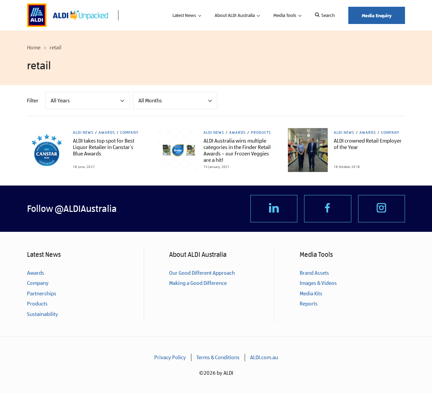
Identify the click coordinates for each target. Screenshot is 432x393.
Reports (309, 303)
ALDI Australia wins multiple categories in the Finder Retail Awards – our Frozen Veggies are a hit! (237, 150)
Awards (107, 132)
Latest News (184, 15)
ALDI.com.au (264, 357)
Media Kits (311, 293)
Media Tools (284, 15)
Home (33, 47)
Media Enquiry (377, 15)
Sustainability (42, 314)
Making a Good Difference (198, 283)
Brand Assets (314, 273)
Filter (32, 100)
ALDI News (83, 132)
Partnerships (41, 293)
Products (261, 132)
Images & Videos (318, 283)
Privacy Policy (170, 357)
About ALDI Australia (235, 15)
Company (129, 132)
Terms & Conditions (218, 357)
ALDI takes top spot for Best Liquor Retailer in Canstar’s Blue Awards (103, 147)
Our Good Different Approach (202, 273)
